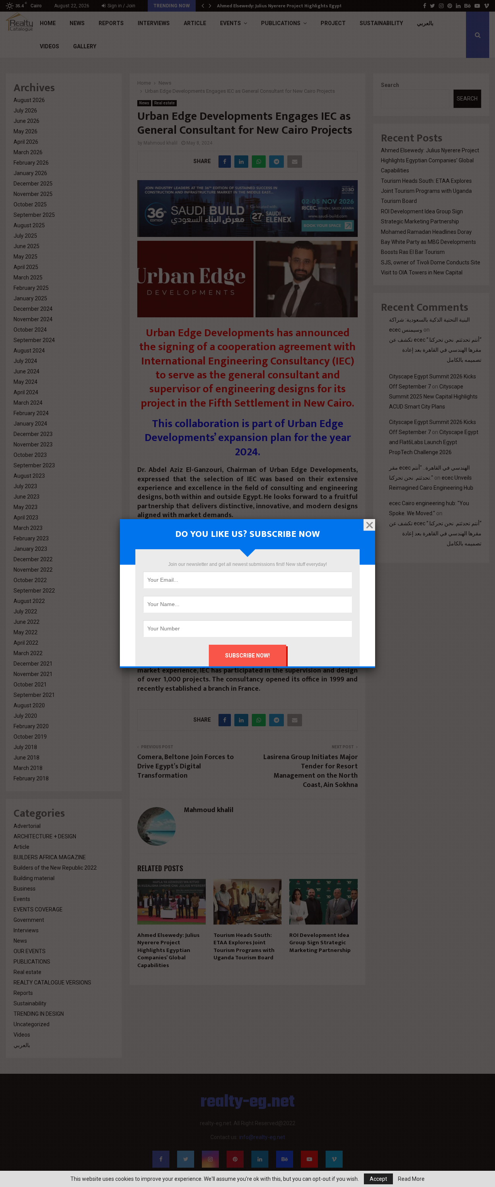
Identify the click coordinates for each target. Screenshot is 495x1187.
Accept (378, 1179)
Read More (411, 1179)
